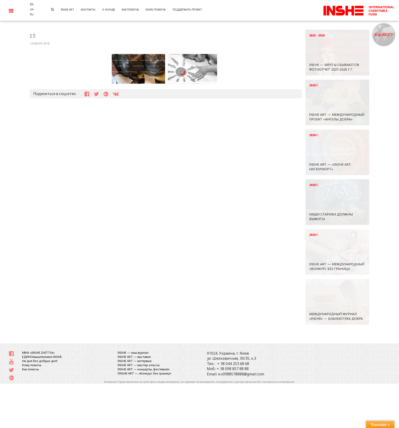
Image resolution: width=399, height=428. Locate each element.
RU (31, 14)
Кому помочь (32, 365)
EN (31, 4)
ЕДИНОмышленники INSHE (42, 357)
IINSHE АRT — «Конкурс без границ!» (144, 373)
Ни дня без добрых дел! (39, 361)
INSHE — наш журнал (133, 352)
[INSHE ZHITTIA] (358, 9)
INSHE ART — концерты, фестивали (143, 369)
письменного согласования (278, 381)
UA (31, 9)
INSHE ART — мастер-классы (139, 365)
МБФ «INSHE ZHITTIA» (38, 352)
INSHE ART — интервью (135, 361)
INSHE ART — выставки (134, 357)
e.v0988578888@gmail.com (241, 374)
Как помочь (30, 369)
